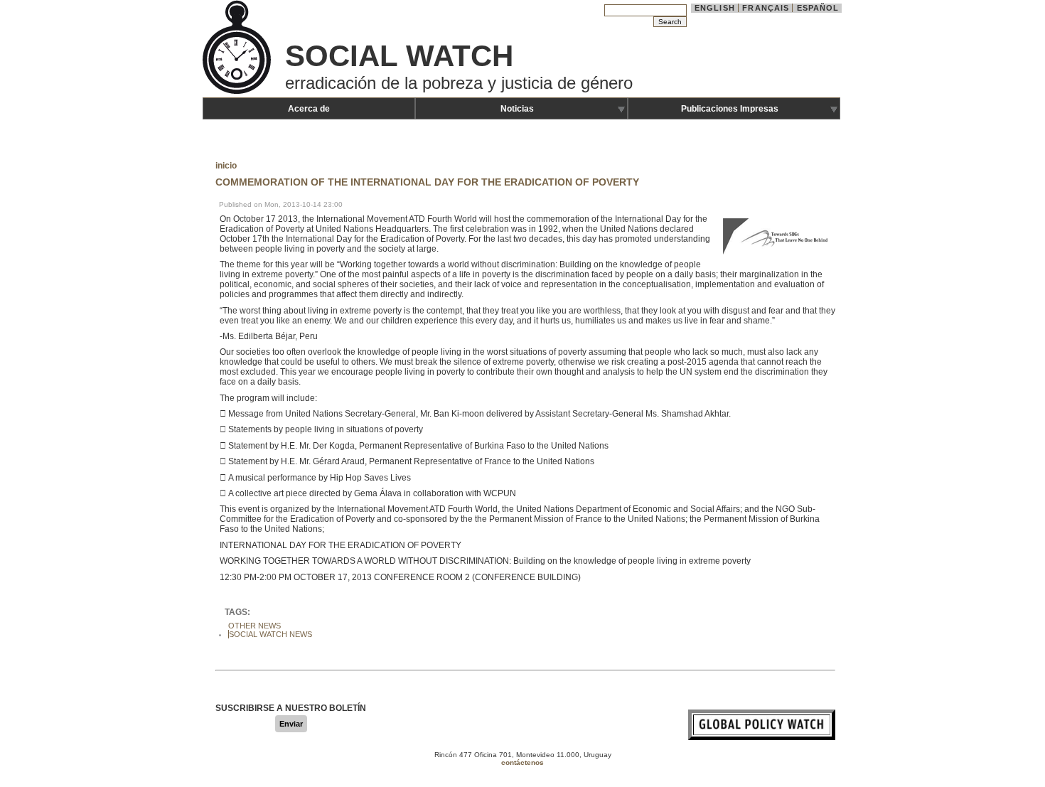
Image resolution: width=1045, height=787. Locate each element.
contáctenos (522, 762)
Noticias (517, 109)
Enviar (291, 723)
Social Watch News (270, 634)
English (715, 8)
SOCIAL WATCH (399, 56)
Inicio (226, 166)
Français (765, 8)
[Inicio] (238, 92)
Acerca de (309, 109)
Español (818, 8)
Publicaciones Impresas (729, 109)
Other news (254, 625)
